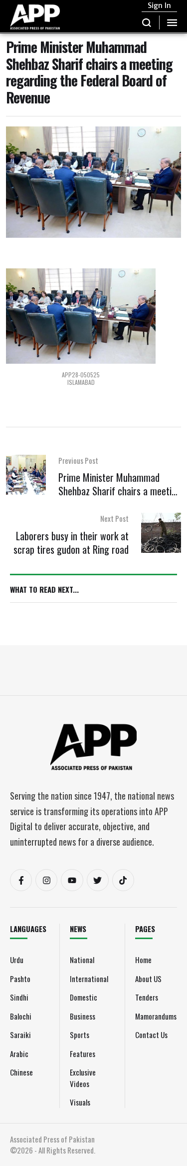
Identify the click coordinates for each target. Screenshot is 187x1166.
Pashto (20, 978)
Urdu (16, 959)
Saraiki (20, 1034)
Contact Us (151, 1034)
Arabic (19, 1053)
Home (143, 959)
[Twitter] (98, 880)
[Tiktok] (123, 880)
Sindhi (19, 997)
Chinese (21, 1072)
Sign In (159, 5)
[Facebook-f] (21, 880)
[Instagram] (46, 880)
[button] (147, 22)
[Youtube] (72, 880)
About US (148, 978)
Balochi (20, 1016)
